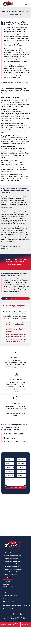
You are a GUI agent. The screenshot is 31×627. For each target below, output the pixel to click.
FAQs (4, 589)
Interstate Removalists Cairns (11, 563)
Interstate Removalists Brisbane (12, 561)
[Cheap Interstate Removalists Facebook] (10, 614)
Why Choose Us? (8, 586)
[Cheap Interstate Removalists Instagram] (13, 614)
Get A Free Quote (15, 487)
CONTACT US (11, 298)
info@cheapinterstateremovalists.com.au (18, 441)
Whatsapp (26, 624)
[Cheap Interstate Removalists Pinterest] (17, 614)
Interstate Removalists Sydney (12, 572)
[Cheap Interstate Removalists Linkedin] (21, 614)
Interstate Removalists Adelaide (12, 566)
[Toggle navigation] (26, 3)
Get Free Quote (5, 624)
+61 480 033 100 (16, 264)
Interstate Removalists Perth (11, 558)
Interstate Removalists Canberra (12, 555)
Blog (4, 592)
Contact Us (6, 581)
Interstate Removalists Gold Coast (12, 574)
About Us (6, 584)
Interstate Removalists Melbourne (12, 569)
